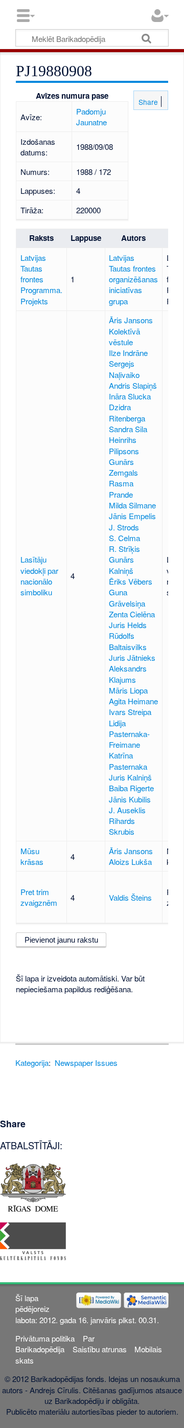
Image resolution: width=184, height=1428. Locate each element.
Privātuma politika (45, 1338)
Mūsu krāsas (31, 856)
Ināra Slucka (130, 396)
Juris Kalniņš (130, 777)
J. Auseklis (127, 810)
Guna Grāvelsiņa (127, 597)
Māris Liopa (128, 690)
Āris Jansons (131, 320)
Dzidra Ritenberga (127, 412)
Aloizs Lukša (130, 861)
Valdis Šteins (130, 897)
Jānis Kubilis (130, 799)
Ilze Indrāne (128, 352)
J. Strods (124, 527)
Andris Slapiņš (133, 385)
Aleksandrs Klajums (128, 673)
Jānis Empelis (132, 515)
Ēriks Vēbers (130, 581)
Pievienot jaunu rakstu (61, 939)
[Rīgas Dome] (33, 1186)
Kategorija (32, 1062)
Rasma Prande (121, 488)
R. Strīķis (124, 548)
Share (147, 102)
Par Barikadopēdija (54, 1343)
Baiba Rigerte (131, 788)
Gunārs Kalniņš (121, 564)
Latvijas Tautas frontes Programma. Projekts (41, 279)
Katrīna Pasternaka (128, 760)
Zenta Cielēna (132, 614)
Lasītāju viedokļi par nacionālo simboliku (39, 575)
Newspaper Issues (86, 1062)
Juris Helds (128, 624)
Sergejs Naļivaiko (124, 369)
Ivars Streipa (130, 711)
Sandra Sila (128, 428)
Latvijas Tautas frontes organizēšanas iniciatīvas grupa (133, 279)
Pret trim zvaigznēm (38, 897)
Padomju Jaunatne (91, 116)
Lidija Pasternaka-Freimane (129, 734)
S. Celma (124, 537)
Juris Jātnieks (132, 657)
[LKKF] (33, 1240)
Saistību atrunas (100, 1349)
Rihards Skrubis (122, 826)
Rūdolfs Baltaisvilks (128, 641)
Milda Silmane (132, 505)
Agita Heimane (133, 701)
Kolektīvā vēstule (124, 336)
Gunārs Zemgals (123, 467)
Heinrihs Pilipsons (124, 445)
